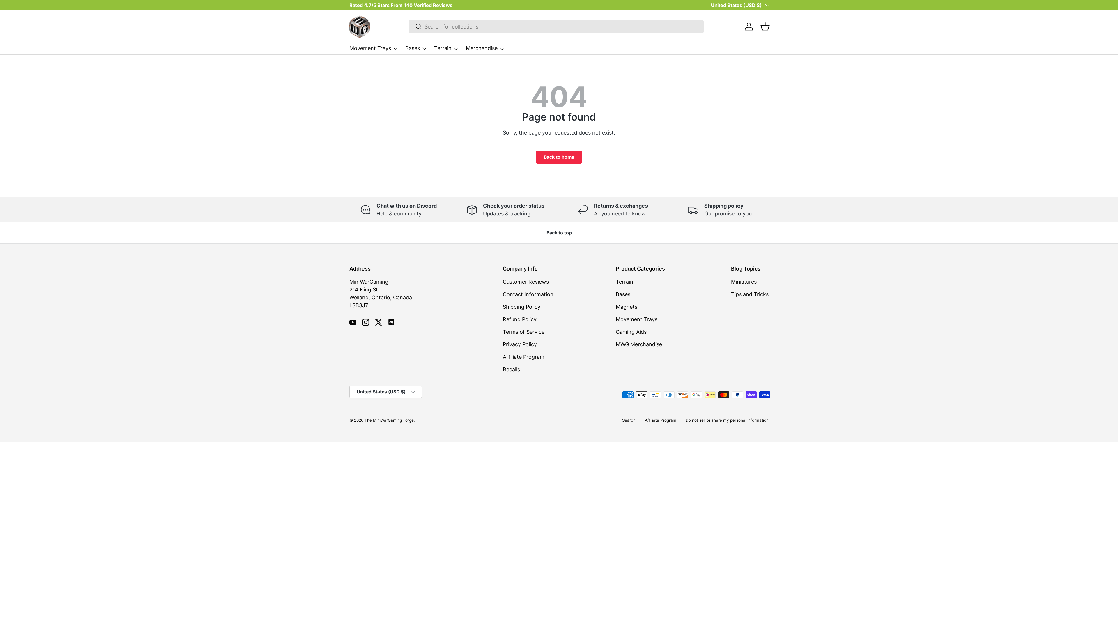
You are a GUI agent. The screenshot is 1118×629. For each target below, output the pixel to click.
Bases (412, 48)
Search (629, 420)
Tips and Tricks (750, 294)
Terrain (443, 48)
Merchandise (482, 48)
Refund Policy (520, 319)
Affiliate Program (523, 357)
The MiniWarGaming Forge (389, 420)
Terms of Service (523, 332)
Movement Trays (370, 48)
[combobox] (556, 26)
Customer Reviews (526, 282)
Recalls (511, 369)
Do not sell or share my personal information (727, 420)
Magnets (626, 307)
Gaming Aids (631, 332)
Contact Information (528, 294)
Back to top (559, 233)
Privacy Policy (520, 344)
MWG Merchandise (639, 344)
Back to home (559, 157)
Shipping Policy (521, 307)
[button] (765, 26)
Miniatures (744, 282)
